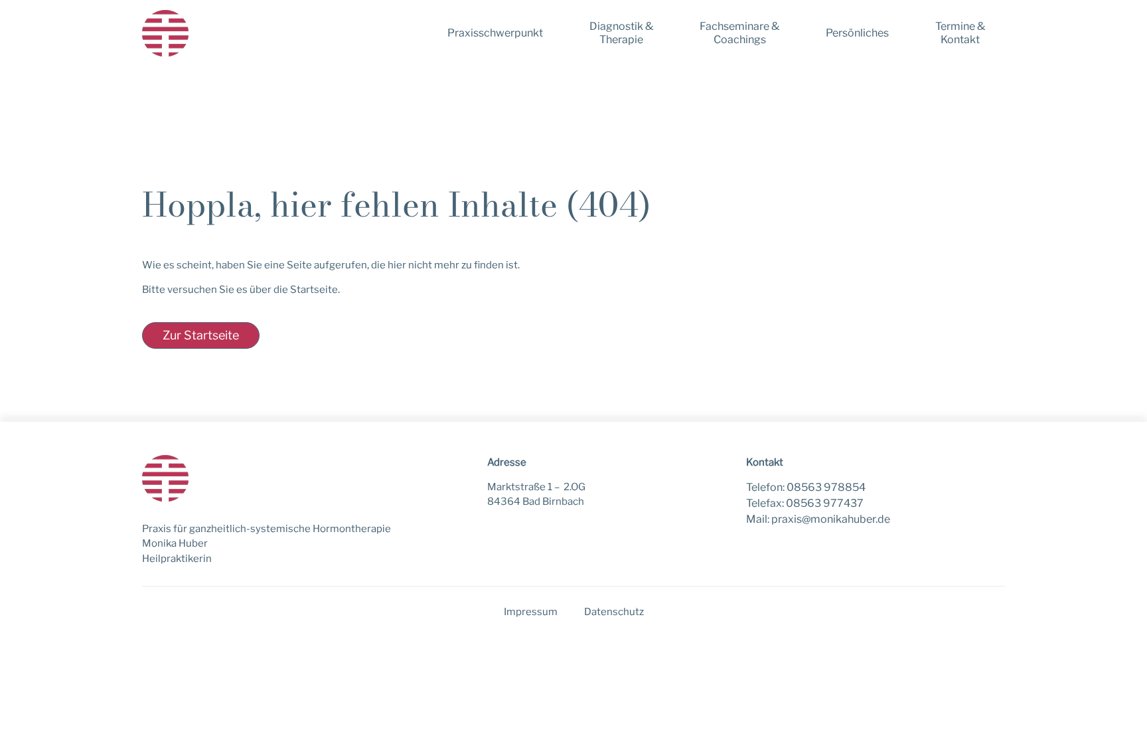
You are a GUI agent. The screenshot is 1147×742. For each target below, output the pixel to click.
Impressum (531, 612)
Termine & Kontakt (960, 33)
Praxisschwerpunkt (495, 33)
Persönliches (857, 33)
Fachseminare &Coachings (739, 33)
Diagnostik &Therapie (621, 33)
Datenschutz (614, 612)
